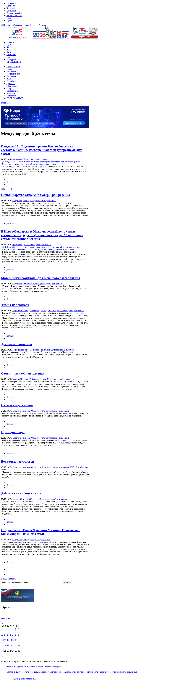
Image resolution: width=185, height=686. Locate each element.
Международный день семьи (37, 159)
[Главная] (24, 25)
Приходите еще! (13, 432)
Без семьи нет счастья (17, 461)
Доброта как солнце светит (21, 493)
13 (11, 640)
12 (8, 640)
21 (13, 645)
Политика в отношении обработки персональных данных (110, 672)
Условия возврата (53, 667)
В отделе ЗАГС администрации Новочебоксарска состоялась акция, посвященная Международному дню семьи (41, 149)
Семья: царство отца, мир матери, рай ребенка (35, 195)
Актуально (17, 159)
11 (5, 640)
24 (2, 651)
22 (16, 645)
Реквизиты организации (18, 667)
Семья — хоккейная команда (22, 373)
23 (19, 645)
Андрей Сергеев (20, 499)
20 (11, 645)
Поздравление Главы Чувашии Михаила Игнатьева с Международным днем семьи (40, 531)
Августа (5, 618)
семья (26, 200)
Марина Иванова (20, 310)
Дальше (10, 182)
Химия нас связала (15, 305)
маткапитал (28, 284)
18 (5, 645)
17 (2, 645)
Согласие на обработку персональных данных (28, 672)
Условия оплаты (37, 667)
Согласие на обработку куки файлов (66, 672)
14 (13, 640)
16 (19, 640)
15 (16, 640)
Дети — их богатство (16, 344)
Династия (51, 310)
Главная (4, 103)
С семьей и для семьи (17, 405)
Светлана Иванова (21, 411)
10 (10, 189)
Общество (17, 200)
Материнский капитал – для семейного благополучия (40, 278)
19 (8, 645)
